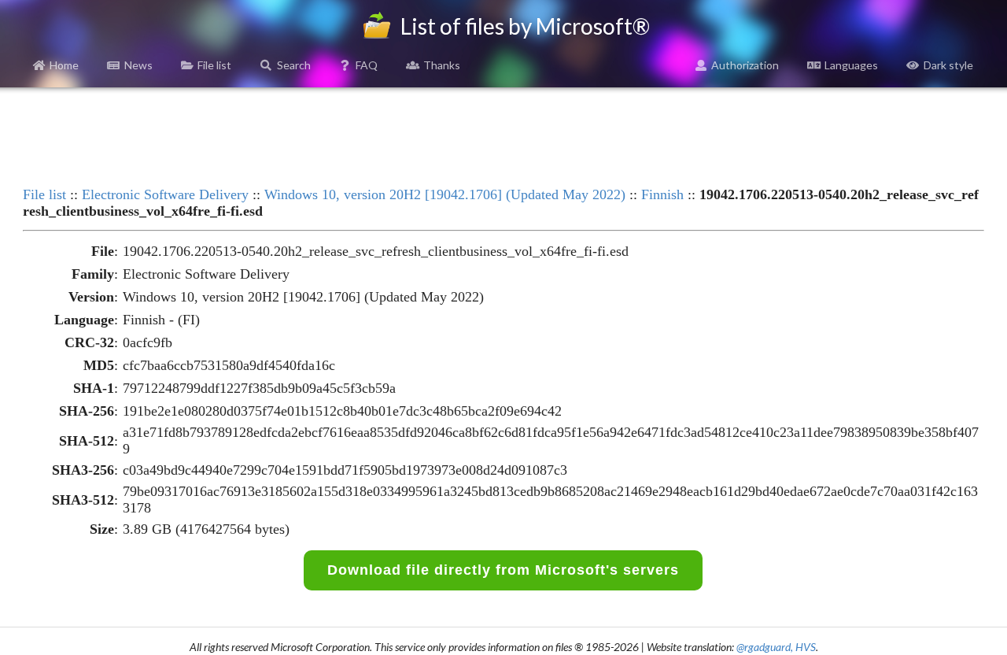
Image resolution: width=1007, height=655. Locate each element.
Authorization (745, 65)
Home (64, 65)
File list (214, 65)
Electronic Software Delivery (165, 194)
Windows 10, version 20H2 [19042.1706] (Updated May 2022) (444, 194)
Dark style (948, 65)
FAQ (367, 65)
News (138, 65)
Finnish (662, 194)
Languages (851, 65)
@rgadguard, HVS (776, 646)
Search (294, 65)
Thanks (441, 65)
